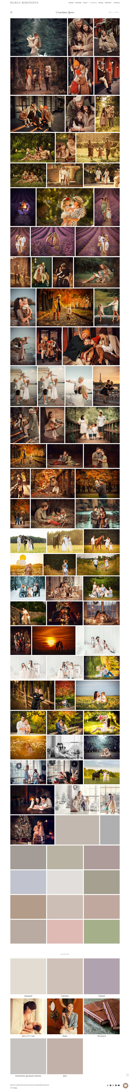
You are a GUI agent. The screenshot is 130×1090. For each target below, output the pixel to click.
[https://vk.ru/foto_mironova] (116, 1085)
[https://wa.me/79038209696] (108, 1085)
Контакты (117, 2)
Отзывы (100, 2)
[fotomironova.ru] (24, 3)
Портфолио (93, 2)
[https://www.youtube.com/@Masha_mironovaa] (119, 1085)
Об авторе (78, 2)
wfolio (15, 1087)
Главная (71, 2)
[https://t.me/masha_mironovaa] (110, 1085)
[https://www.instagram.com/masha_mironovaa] (113, 1085)
